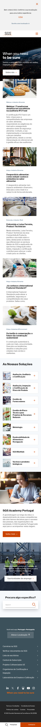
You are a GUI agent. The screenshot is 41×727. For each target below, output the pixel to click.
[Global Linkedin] (7, 688)
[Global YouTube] (28, 688)
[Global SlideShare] (23, 688)
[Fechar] (37, 4)
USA (20, 17)
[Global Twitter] (12, 688)
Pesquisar (13, 725)
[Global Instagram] (33, 688)
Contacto (31, 725)
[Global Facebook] (18, 688)
